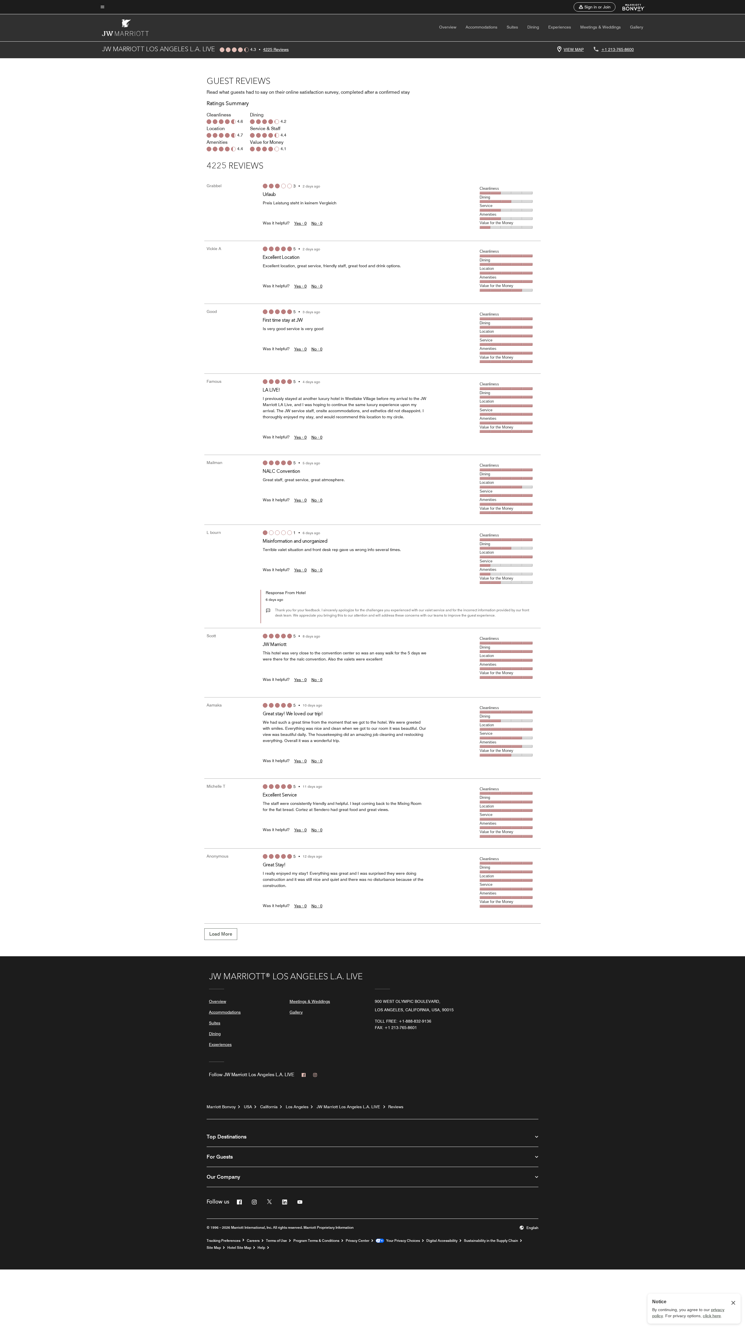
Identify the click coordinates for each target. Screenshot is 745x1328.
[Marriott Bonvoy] (630, 7)
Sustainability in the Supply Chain (491, 1241)
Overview (447, 27)
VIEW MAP (574, 49)
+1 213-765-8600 (617, 49)
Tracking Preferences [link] (223, 1241)
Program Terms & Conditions (316, 1241)
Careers (253, 1241)
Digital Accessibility (441, 1241)
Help (261, 1248)
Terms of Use (276, 1241)
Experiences (559, 27)
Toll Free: (403, 1021)
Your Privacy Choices (402, 1241)
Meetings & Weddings (600, 27)
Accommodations (481, 27)
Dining (533, 27)
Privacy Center (357, 1241)
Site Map (214, 1248)
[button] (594, 7)
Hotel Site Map (239, 1248)
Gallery (636, 27)
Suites (512, 27)
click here (712, 1315)
